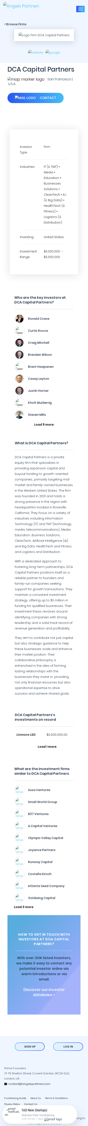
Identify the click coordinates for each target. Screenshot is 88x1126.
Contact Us (30, 1104)
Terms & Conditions (56, 1098)
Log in (68, 1047)
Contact (47, 98)
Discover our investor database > (44, 992)
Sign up (29, 1047)
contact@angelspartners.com (28, 1084)
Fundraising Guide (15, 1098)
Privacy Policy (12, 1104)
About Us (35, 1098)
